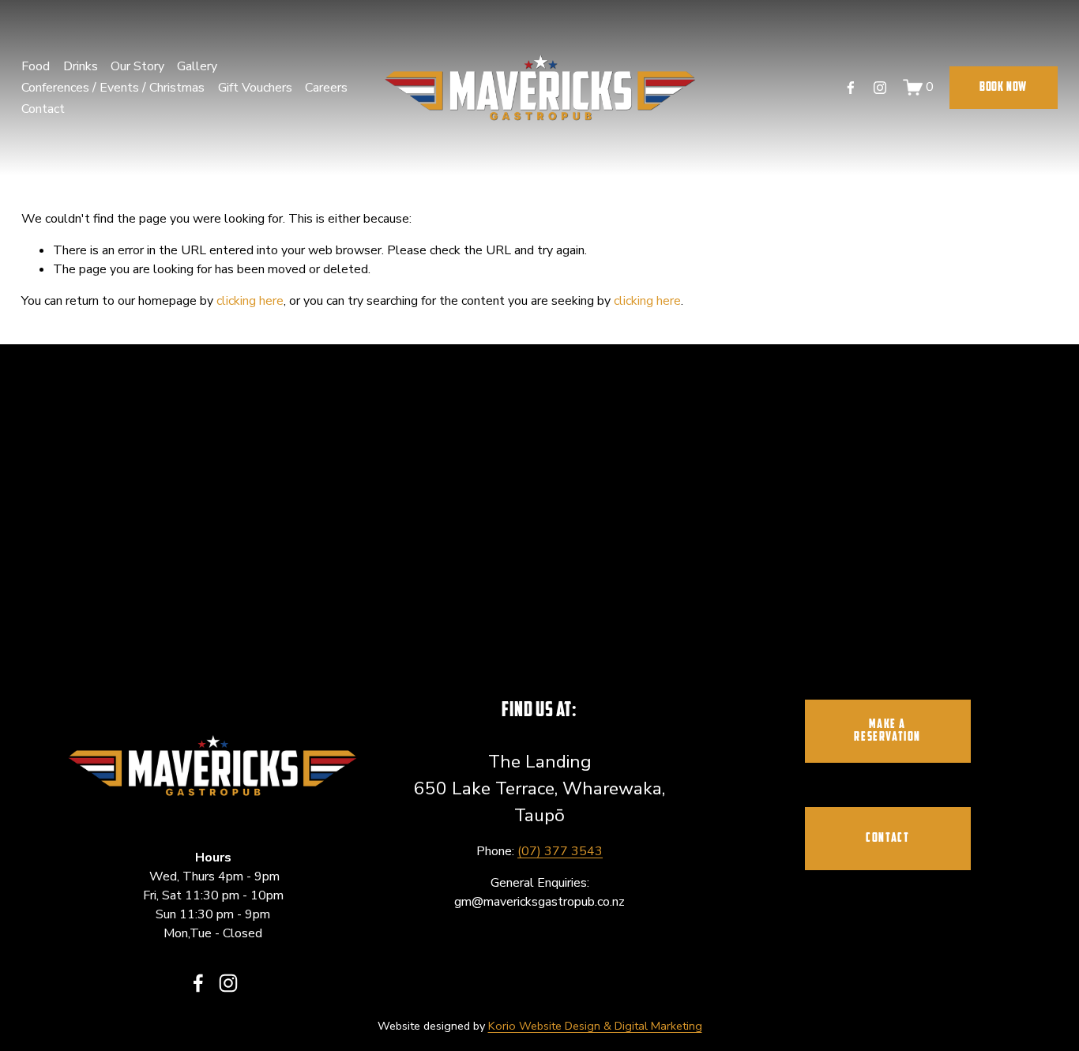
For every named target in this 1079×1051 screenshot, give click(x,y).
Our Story (137, 66)
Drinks (80, 66)
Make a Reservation (887, 731)
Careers (326, 87)
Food (35, 66)
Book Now (1003, 87)
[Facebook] (851, 88)
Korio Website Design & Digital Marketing (595, 1026)
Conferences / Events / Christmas (113, 87)
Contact (43, 109)
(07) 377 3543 (560, 851)
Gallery (197, 66)
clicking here (250, 301)
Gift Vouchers (255, 87)
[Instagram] (880, 88)
